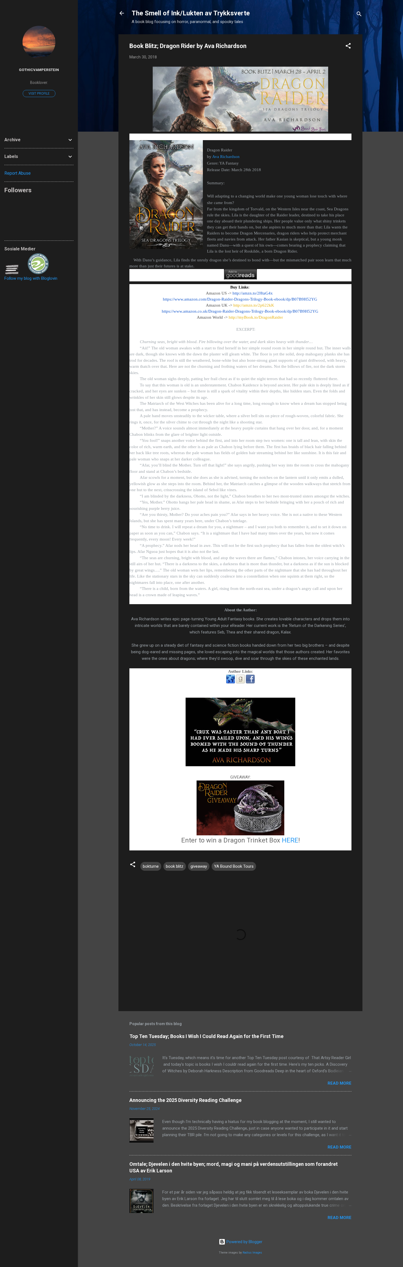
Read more (339, 1083)
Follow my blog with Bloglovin (30, 278)
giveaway (199, 866)
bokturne (151, 866)
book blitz (174, 866)
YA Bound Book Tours (234, 866)
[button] (348, 47)
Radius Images (252, 1252)
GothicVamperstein (39, 69)
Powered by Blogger (243, 1241)
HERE (290, 840)
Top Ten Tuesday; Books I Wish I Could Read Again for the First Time (206, 1036)
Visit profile (39, 93)
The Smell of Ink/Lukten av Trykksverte (191, 13)
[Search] (359, 15)
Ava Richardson (226, 156)
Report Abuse (17, 173)
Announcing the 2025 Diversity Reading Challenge (185, 1100)
